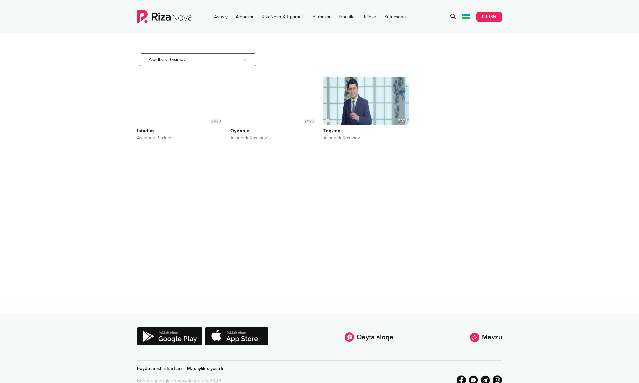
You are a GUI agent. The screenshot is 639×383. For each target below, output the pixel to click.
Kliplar (370, 17)
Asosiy (221, 17)
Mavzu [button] (492, 337)
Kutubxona (395, 17)
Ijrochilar (347, 17)
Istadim (145, 130)
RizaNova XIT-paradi (282, 17)
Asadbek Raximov (155, 138)
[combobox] (149, 59)
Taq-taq (332, 130)
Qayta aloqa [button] (375, 337)
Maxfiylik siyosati (205, 368)
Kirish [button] (489, 16)
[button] (453, 17)
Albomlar (245, 17)
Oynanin (240, 130)
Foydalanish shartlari (159, 368)
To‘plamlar (321, 17)
